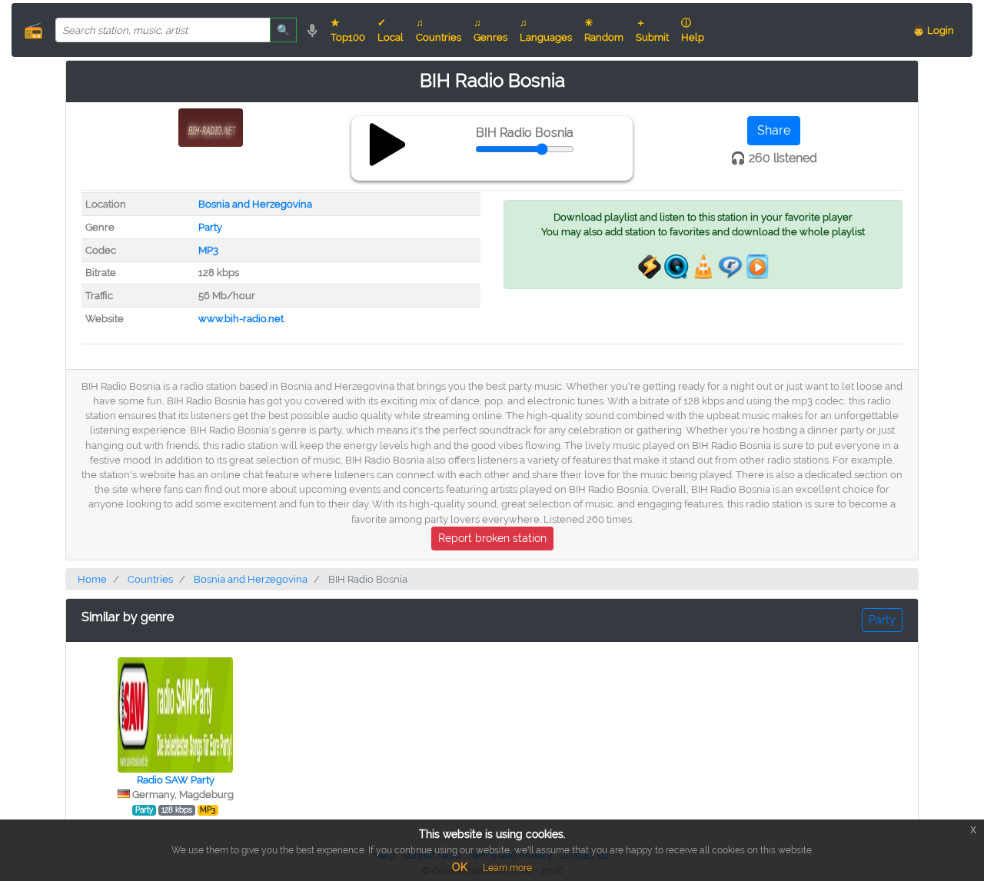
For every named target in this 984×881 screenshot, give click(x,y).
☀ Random (603, 30)
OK (459, 867)
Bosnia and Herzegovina (255, 204)
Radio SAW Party (175, 780)
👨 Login (933, 30)
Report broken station (492, 538)
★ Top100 (348, 30)
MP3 (208, 250)
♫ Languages (546, 30)
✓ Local (390, 30)
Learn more (507, 868)
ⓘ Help (692, 30)
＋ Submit (652, 30)
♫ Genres (490, 30)
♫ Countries (438, 30)
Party (210, 227)
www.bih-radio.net (241, 318)
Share (773, 130)
